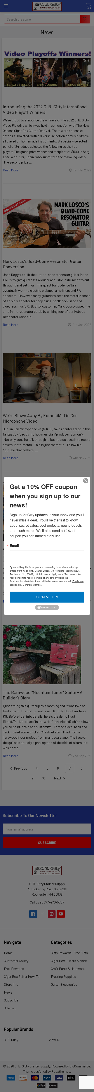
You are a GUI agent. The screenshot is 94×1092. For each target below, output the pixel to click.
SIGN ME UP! (47, 596)
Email (14, 545)
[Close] (85, 480)
